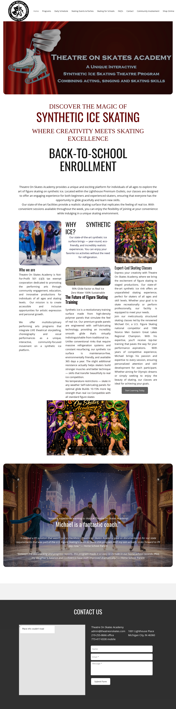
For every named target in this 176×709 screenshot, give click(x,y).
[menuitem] (36, 11)
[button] (88, 427)
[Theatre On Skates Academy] (18, 11)
